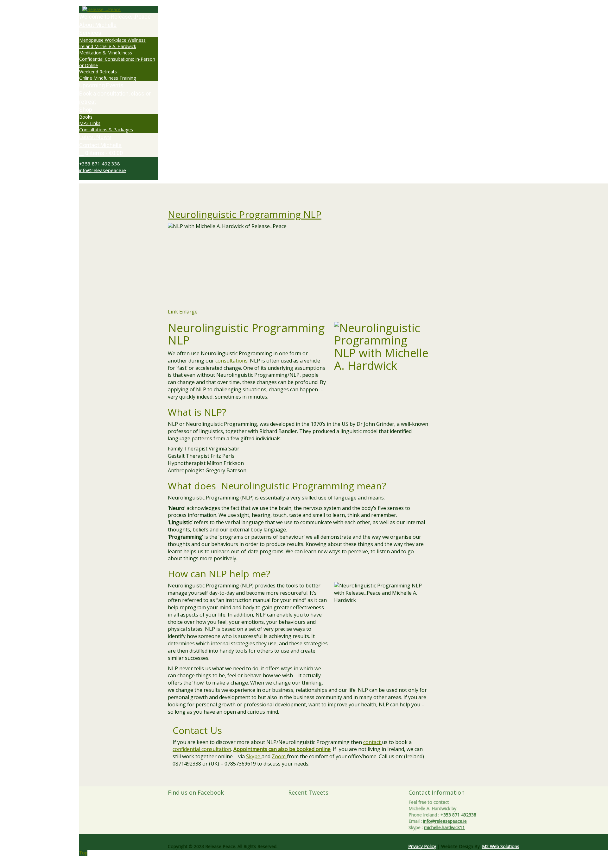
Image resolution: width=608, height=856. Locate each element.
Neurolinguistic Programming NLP (244, 214)
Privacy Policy (422, 846)
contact (372, 742)
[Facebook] (84, 177)
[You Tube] (91, 177)
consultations (231, 360)
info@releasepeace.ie (102, 170)
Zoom (279, 756)
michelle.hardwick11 (444, 827)
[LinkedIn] (95, 177)
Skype (254, 756)
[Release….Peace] (118, 9)
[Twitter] (81, 177)
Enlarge (188, 311)
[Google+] (88, 177)
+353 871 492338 (458, 815)
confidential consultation (202, 749)
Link (173, 311)
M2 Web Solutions (500, 846)
